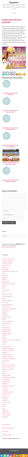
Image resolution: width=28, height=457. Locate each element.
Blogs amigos (5, 281)
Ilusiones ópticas (6, 329)
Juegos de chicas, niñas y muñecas (11, 340)
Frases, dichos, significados (9, 308)
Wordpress (5, 417)
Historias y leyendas (7, 321)
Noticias (4, 371)
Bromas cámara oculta (8, 283)
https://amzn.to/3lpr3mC (8, 247)
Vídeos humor (6, 412)
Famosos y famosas (7, 304)
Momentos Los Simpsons (8, 358)
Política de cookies (7, 435)
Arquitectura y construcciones (10, 271)
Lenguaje (4, 342)
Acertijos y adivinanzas (8, 259)
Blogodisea (14, 2)
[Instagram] (11, 74)
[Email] (19, 74)
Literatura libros (6, 346)
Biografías (5, 277)
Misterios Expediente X (8, 350)
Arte (3, 273)
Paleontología (6, 379)
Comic (3, 292)
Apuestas (4, 267)
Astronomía (5, 275)
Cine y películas (6, 290)
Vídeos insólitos (6, 415)
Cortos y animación (7, 294)
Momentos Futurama (8, 356)
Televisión (4, 400)
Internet (4, 336)
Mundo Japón (5, 361)
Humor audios (6, 327)
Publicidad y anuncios (8, 392)
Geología (4, 313)
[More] (24, 74)
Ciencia (4, 288)
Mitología (4, 352)
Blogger (4, 279)
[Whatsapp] (6, 74)
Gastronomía (5, 311)
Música (4, 363)
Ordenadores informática (9, 377)
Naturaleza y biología (8, 369)
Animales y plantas (7, 263)
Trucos (4, 404)
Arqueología (5, 269)
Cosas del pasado (6, 296)
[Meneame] (16, 74)
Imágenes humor (6, 331)
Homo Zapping (6, 323)
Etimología (5, 302)
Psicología (5, 390)
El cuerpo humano (7, 300)
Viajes (3, 408)
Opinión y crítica (6, 375)
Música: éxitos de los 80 (8, 365)
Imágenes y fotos (6, 333)
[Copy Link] (22, 74)
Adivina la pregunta (7, 261)
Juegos (4, 338)
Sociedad (4, 396)
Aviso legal (5, 431)
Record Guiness (6, 394)
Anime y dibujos (6, 265)
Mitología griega (6, 354)
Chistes (4, 286)
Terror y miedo (6, 402)
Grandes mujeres (6, 317)
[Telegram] (14, 74)
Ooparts (4, 373)
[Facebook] (3, 74)
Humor (4, 325)
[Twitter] (8, 74)
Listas (3, 344)
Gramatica (5, 315)
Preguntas (5, 383)
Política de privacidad (8, 428)
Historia (4, 319)
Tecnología (5, 398)
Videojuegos (5, 410)
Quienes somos (6, 424)
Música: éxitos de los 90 (8, 367)
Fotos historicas (6, 306)
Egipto (4, 298)
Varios (3, 406)
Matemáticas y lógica (8, 348)
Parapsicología (6, 381)
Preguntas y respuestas (8, 385)
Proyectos (4, 388)
